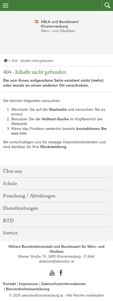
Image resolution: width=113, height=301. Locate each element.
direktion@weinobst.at (56, 261)
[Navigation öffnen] (5, 5)
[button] (107, 5)
